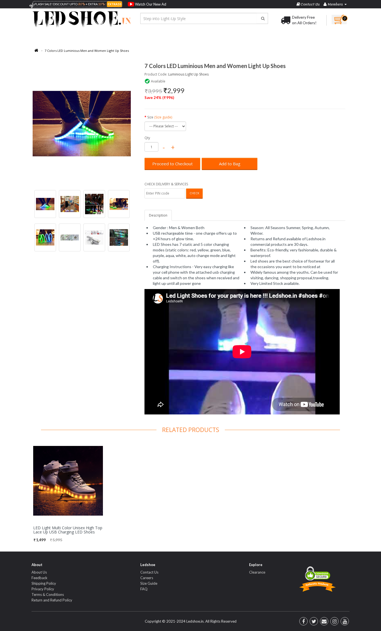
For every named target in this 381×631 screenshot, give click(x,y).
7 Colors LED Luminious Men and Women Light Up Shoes (87, 50)
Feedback (39, 578)
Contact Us (149, 572)
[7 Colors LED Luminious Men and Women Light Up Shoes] (82, 123)
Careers (146, 578)
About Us (39, 572)
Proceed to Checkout (172, 163)
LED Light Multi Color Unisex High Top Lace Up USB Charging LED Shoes (67, 530)
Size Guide (148, 583)
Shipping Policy (44, 583)
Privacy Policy (43, 589)
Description (158, 215)
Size (159, 117)
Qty (147, 137)
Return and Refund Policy (52, 600)
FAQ (144, 589)
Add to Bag (229, 163)
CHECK (194, 193)
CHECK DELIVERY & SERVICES (166, 184)
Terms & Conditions (48, 594)
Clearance (257, 572)
